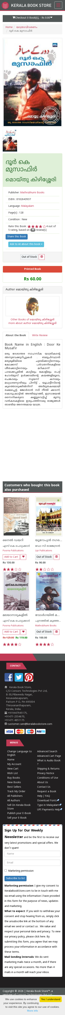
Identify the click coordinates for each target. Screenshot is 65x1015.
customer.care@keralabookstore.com (29, 724)
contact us (32, 926)
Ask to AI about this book (25, 244)
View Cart (12, 768)
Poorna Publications (13, 550)
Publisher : (26, 192)
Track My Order (16, 791)
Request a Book (46, 791)
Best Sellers (14, 787)
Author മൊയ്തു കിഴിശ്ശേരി (24, 289)
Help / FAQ (43, 796)
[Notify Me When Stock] (42, 257)
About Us (42, 782)
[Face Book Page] (9, 680)
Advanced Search (47, 751)
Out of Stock (29, 257)
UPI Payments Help (48, 809)
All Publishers (15, 796)
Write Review (39, 335)
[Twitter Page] (19, 680)
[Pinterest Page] (29, 680)
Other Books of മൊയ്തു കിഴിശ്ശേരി (32, 319)
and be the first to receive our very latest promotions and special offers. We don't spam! (32, 839)
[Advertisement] (32, 441)
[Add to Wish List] (23, 557)
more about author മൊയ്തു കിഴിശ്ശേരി (32, 323)
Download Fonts (47, 800)
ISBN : (19, 199)
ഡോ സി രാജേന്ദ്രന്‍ (47, 546)
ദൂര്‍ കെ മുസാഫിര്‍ (21, 166)
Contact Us (43, 787)
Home (9, 27)
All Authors (13, 800)
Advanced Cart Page (49, 756)
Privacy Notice (45, 773)
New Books (14, 782)
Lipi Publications (43, 550)
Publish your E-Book (19, 813)
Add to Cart (11, 557)
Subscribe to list (15, 878)
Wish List (12, 773)
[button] (32, 18)
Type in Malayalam (48, 805)
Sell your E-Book (17, 817)
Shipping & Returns (48, 768)
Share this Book (16, 236)
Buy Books (13, 778)
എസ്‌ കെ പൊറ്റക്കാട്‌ (16, 546)
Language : (21, 206)
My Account (14, 764)
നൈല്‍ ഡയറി (13, 540)
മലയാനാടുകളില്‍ (15, 615)
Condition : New (17, 219)
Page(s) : (15, 212)
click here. (40, 936)
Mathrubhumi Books (46, 626)
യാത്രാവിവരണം (26, 27)
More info (32, 1010)
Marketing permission (21, 871)
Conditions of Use (47, 778)
